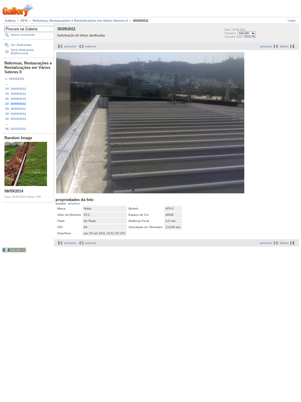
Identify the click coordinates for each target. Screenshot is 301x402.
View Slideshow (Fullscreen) (22, 51)
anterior (90, 46)
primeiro (70, 46)
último (284, 46)
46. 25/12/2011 (15, 128)
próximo (266, 46)
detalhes (74, 203)
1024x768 (249, 36)
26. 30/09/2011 (15, 98)
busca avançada (23, 34)
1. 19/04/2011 (14, 78)
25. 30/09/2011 (15, 93)
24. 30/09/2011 (15, 88)
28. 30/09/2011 (15, 108)
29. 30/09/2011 (15, 113)
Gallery (10, 20)
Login (292, 20)
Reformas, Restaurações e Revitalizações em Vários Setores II (80, 20)
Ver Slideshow (21, 44)
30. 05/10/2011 (15, 118)
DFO (24, 20)
